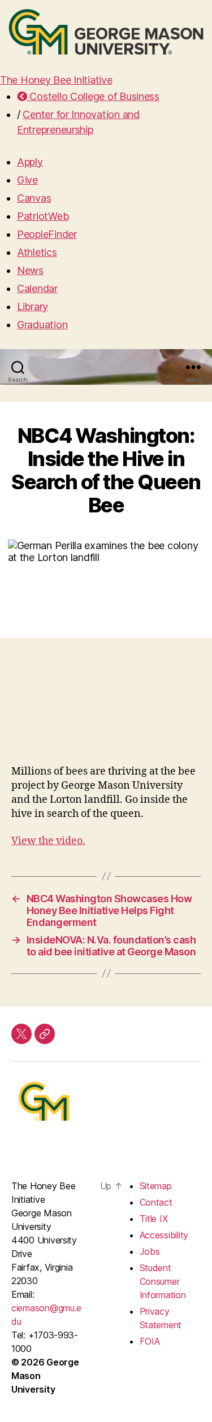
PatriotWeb (42, 216)
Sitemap (156, 1185)
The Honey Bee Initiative (56, 80)
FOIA (150, 1341)
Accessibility (164, 1235)
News (30, 270)
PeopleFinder (47, 234)
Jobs (150, 1251)
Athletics (37, 252)
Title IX (154, 1218)
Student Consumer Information (163, 1281)
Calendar (37, 288)
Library (32, 306)
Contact (156, 1202)
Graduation (42, 325)
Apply (30, 162)
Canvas (34, 198)
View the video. (48, 840)
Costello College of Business (93, 96)
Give (27, 180)
